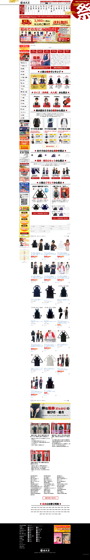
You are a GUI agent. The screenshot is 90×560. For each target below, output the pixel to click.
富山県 (39, 509)
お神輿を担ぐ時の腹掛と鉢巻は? (62, 493)
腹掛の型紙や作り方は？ (61, 477)
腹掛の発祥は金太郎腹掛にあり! (35, 489)
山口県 (56, 511)
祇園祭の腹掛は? (59, 490)
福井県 (44, 509)
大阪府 (32, 511)
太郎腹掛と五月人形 (47, 489)
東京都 (68, 507)
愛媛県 (65, 511)
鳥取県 (44, 511)
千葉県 (65, 507)
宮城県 (41, 507)
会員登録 (20, 538)
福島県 (50, 507)
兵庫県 (35, 511)
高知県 (68, 511)
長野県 (50, 509)
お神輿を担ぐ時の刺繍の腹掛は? (36, 493)
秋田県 (44, 507)
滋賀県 (65, 509)
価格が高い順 (43, 236)
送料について (21, 531)
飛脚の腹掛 (59, 482)
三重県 (62, 509)
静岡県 (56, 509)
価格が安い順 (39, 236)
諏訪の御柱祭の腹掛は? (60, 486)
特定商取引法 (21, 536)
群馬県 (59, 507)
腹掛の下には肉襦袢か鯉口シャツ (62, 478)
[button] (70, 236)
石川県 (41, 509)
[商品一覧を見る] (36, 95)
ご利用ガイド (21, 528)
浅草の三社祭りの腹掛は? (61, 485)
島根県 (47, 511)
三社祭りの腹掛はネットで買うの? (49, 485)
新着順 (35, 236)
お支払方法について (22, 530)
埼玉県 (62, 507)
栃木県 (56, 507)
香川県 (62, 511)
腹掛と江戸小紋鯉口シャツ (35, 478)
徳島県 (59, 511)
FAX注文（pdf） (22, 547)
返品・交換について (22, 533)
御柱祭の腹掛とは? (47, 486)
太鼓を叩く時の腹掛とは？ (35, 485)
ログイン (20, 541)
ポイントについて (22, 544)
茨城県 (53, 507)
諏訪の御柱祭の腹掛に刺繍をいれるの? (37, 486)
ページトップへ (86, 554)
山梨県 (47, 509)
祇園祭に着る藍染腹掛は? (35, 490)
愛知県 (59, 509)
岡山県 (50, 511)
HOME (31, 45)
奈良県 (38, 511)
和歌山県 (41, 511)
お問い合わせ (21, 546)
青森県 (35, 507)
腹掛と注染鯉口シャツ (47, 478)
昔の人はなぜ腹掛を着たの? (61, 481)
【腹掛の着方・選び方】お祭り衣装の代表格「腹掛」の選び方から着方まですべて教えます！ (60, 437)
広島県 (53, 511)
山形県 (47, 507)
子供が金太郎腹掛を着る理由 (61, 489)
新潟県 (36, 509)
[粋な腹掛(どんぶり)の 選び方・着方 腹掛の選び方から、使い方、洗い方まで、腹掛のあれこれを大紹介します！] (50, 403)
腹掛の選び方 (33, 494)
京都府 (68, 509)
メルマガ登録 (21, 539)
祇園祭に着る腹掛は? (47, 490)
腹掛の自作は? (33, 477)
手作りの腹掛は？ (46, 477)
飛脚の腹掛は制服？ (47, 482)
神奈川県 (32, 509)
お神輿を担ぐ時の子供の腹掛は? (49, 493)
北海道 (32, 507)
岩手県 (38, 507)
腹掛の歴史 (32, 482)
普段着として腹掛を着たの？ (48, 481)
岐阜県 (53, 509)
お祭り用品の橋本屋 (22, 525)
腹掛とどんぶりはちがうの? (35, 481)
